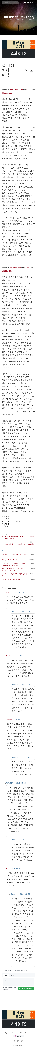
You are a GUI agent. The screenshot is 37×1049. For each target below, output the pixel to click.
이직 (13, 521)
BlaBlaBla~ (7, 519)
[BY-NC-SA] (6, 523)
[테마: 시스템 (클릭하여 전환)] (25, 3)
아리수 (9, 592)
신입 (8, 868)
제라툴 (9, 719)
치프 (8, 656)
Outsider (20, 1045)
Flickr (28, 90)
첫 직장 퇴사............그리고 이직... (18, 70)
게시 (6, 526)
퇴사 (16, 521)
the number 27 (16, 90)
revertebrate (15, 268)
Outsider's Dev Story (18, 17)
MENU (32, 2)
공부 (5, 521)
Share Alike (7, 93)
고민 (9, 521)
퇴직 (20, 521)
